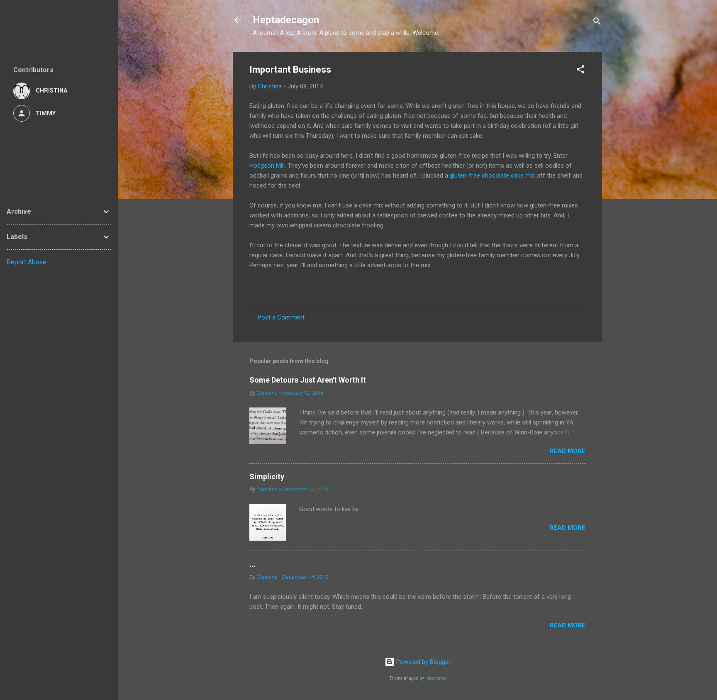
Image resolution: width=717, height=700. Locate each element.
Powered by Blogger (423, 662)
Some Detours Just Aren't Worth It (307, 380)
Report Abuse (26, 262)
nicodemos (435, 678)
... (252, 564)
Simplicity (266, 476)
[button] (580, 70)
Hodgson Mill (267, 165)
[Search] (597, 22)
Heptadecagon (286, 20)
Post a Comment (281, 317)
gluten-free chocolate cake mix (492, 175)
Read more (567, 451)
